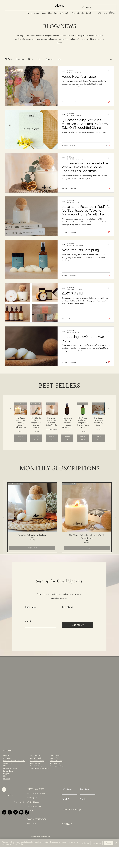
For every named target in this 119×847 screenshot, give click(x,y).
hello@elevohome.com (40, 836)
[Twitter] (15, 812)
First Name (30, 607)
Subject (84, 799)
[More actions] (109, 71)
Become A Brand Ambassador (14, 761)
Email (28, 621)
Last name (85, 789)
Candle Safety (55, 756)
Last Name (67, 607)
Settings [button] (85, 843)
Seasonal (49, 59)
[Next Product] (108, 408)
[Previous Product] (11, 408)
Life (59, 59)
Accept (108, 843)
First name (67, 789)
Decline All (97, 843)
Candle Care (55, 758)
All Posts (8, 59)
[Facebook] (10, 812)
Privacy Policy (18, 844)
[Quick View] (67, 408)
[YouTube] (21, 812)
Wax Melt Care (55, 763)
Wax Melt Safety (56, 761)
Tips (39, 59)
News (30, 59)
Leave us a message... (72, 809)
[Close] (116, 843)
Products (20, 59)
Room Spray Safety (57, 766)
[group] (59, 422)
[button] (112, 12)
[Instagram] (4, 812)
